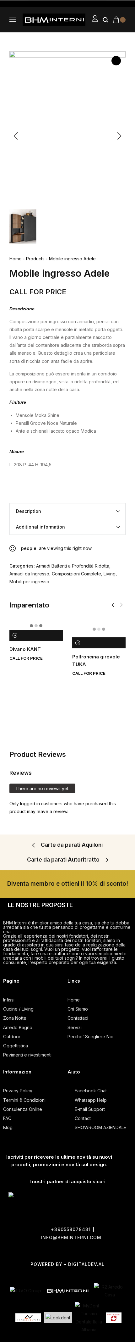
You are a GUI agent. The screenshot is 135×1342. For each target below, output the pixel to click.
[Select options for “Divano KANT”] (15, 635)
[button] (113, 605)
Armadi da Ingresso (29, 573)
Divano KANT (25, 649)
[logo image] (54, 19)
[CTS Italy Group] (114, 1317)
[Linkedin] (115, 1251)
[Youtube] (92, 1251)
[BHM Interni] (67, 1291)
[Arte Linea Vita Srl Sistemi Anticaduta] (28, 1318)
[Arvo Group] (25, 1290)
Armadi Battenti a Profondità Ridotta (72, 565)
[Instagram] (68, 1251)
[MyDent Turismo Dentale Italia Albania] (89, 1317)
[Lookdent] (58, 1317)
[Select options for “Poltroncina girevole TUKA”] (78, 643)
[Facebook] (21, 1251)
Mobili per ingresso (29, 581)
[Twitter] (45, 1251)
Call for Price (37, 292)
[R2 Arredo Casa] (109, 1290)
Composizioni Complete (76, 573)
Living (110, 573)
